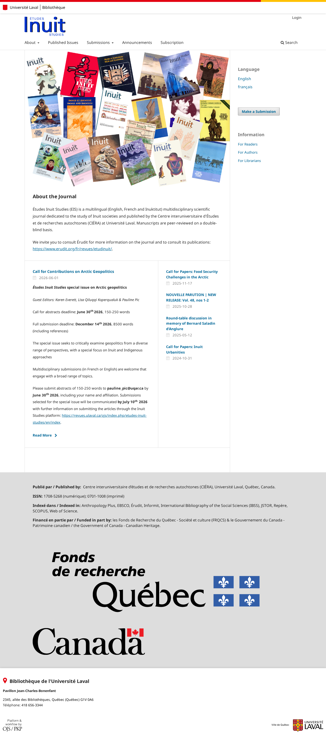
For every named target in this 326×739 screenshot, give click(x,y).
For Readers (248, 144)
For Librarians (249, 160)
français (245, 86)
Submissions (99, 42)
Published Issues (63, 42)
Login (296, 17)
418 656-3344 (32, 705)
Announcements (137, 42)
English (244, 78)
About (31, 42)
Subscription (172, 42)
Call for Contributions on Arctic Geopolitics (73, 271)
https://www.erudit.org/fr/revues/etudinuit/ (72, 248)
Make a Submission (259, 111)
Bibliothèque (53, 7)
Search (291, 42)
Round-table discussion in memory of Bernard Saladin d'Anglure (190, 323)
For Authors (248, 152)
